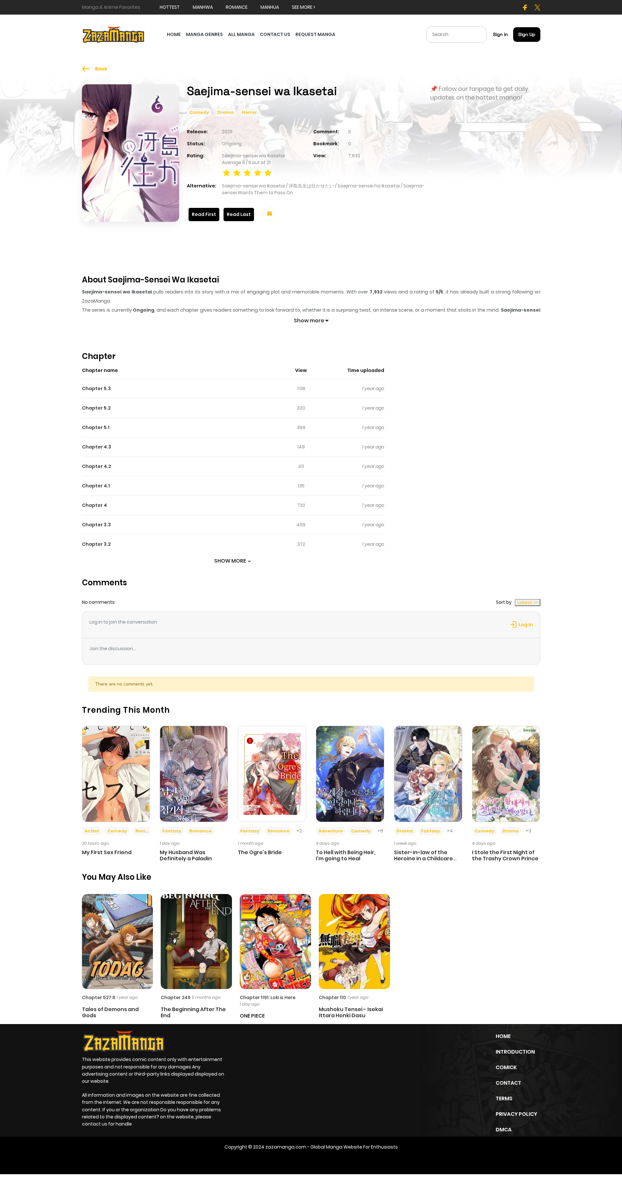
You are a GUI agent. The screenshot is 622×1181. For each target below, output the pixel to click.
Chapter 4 (94, 505)
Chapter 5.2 (96, 408)
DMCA (504, 1129)
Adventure (330, 831)
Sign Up (526, 34)
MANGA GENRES (204, 34)
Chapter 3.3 (96, 524)
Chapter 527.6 (98, 997)
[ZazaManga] (113, 34)
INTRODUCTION (515, 1052)
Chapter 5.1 (95, 427)
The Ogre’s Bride (260, 852)
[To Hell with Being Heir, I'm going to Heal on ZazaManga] (350, 773)
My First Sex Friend (107, 852)
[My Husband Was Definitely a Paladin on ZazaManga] (194, 773)
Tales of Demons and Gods (110, 1012)
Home (503, 1036)
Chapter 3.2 (96, 544)
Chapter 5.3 (96, 388)
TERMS (504, 1098)
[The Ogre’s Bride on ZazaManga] (272, 773)
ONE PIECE (252, 1016)
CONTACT (508, 1083)
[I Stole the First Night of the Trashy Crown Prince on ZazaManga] (506, 773)
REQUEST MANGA (315, 34)
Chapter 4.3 (96, 447)
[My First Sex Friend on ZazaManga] (116, 773)
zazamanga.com (285, 1147)
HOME (174, 34)
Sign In (500, 34)
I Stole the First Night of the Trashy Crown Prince (505, 855)
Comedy (199, 112)
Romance (146, 831)
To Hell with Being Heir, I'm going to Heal (345, 855)
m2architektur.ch (348, 1160)
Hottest (170, 7)
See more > (303, 7)
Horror (249, 112)
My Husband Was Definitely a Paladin (186, 855)
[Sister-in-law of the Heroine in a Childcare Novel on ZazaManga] (428, 773)
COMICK (506, 1067)
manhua (269, 7)
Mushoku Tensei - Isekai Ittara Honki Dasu (351, 1012)
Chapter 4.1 (96, 486)
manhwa (203, 7)
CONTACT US (275, 34)
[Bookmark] (269, 214)
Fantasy (171, 831)
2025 (227, 131)
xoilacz (292, 1160)
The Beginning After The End (193, 1012)
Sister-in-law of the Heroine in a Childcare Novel (423, 858)
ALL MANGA (241, 34)
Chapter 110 (332, 997)
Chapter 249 (175, 997)
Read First (204, 214)
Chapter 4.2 (96, 466)
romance (237, 7)
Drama (225, 112)
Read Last (239, 214)
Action (92, 831)
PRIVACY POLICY (516, 1114)
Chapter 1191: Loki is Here (267, 997)
